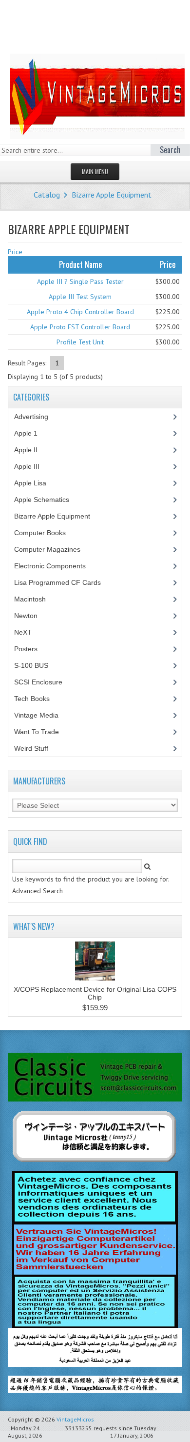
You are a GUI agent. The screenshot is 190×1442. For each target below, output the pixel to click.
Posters (31, 649)
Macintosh (35, 599)
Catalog (47, 195)
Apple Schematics (47, 499)
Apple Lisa (37, 483)
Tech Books (39, 698)
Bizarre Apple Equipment (112, 195)
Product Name (80, 264)
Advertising (36, 417)
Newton (26, 616)
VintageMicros (75, 1419)
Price (15, 251)
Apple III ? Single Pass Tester (80, 281)
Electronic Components (55, 566)
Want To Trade (36, 732)
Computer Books (47, 533)
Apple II (31, 450)
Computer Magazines (54, 549)
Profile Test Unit (80, 342)
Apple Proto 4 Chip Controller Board (80, 311)
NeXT (23, 632)
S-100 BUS (36, 665)
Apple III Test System (80, 296)
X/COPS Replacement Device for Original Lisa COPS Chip (95, 993)
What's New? (34, 926)
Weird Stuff (36, 748)
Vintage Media (41, 715)
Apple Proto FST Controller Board (80, 326)
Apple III (32, 466)
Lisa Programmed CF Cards (63, 582)
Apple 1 (31, 433)
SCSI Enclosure (43, 682)
